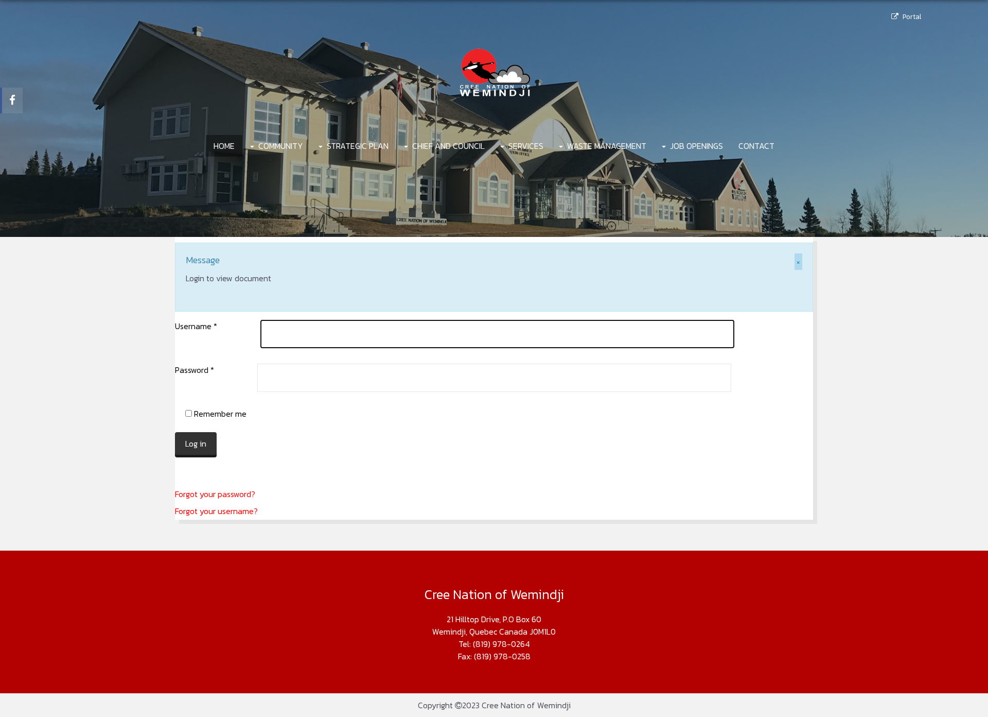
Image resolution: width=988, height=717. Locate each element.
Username (196, 326)
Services (525, 146)
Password (194, 370)
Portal (912, 16)
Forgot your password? (215, 494)
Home (224, 146)
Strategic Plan (358, 146)
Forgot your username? (216, 511)
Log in (195, 443)
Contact (756, 146)
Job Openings (696, 146)
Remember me (219, 413)
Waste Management (606, 146)
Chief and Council (448, 146)
